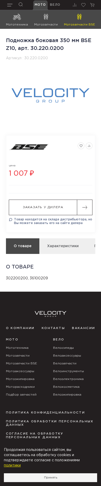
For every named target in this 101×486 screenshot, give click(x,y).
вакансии (83, 328)
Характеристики (63, 246)
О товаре (23, 246)
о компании (20, 328)
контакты (53, 328)
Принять (50, 477)
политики (12, 465)
